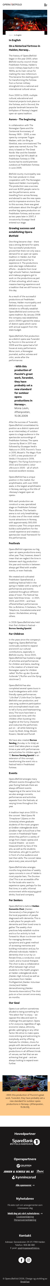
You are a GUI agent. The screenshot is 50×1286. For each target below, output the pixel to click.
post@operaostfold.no (29, 1248)
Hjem (11, 35)
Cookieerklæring (25, 1216)
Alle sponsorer (24, 1185)
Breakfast (25, 1281)
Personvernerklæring (25, 1220)
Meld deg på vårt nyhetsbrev (24, 1213)
